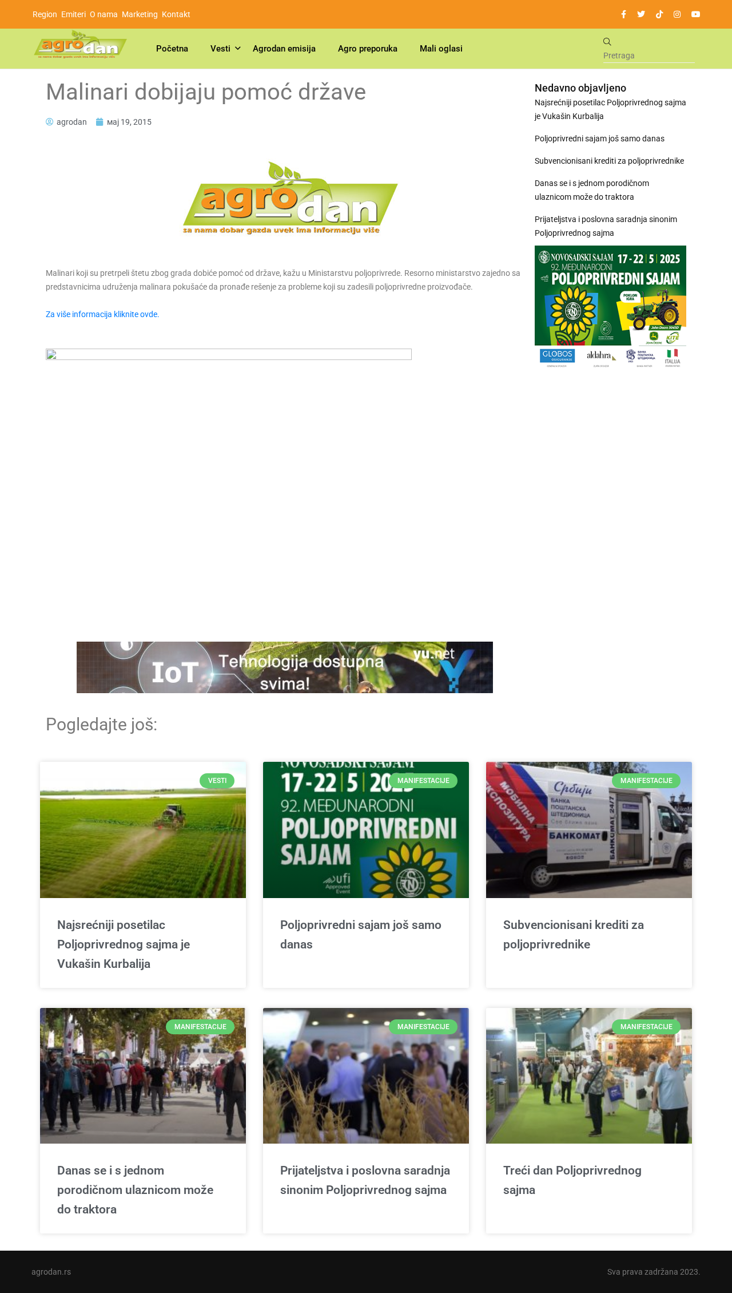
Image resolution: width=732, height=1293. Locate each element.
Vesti (220, 49)
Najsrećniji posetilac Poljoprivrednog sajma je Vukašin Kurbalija (610, 109)
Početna (172, 49)
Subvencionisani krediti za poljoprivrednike (609, 160)
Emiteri (73, 14)
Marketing (140, 14)
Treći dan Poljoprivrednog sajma (572, 1180)
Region (45, 14)
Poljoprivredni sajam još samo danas (600, 138)
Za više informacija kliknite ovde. (103, 314)
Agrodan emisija (284, 49)
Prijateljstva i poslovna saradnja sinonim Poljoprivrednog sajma (606, 226)
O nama (104, 14)
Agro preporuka (367, 49)
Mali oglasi (441, 49)
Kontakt (176, 14)
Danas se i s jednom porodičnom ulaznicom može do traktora (592, 190)
